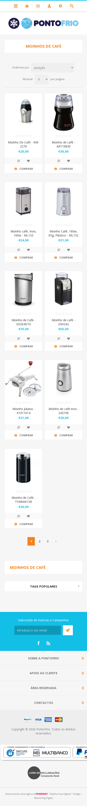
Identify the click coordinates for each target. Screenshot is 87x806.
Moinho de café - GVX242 (63, 322)
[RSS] (48, 643)
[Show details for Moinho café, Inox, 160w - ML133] (23, 201)
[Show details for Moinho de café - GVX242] (64, 290)
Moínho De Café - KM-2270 (23, 144)
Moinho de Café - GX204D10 (23, 322)
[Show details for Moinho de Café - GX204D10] (23, 290)
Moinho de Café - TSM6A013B (23, 500)
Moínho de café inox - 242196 (64, 411)
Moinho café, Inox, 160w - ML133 (23, 233)
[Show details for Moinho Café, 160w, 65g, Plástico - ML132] (64, 201)
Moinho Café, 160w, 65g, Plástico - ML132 (63, 233)
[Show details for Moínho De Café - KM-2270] (23, 112)
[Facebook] (38, 643)
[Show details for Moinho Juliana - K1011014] (23, 379)
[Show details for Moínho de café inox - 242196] (64, 379)
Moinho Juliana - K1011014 (23, 411)
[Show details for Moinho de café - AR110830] (64, 112)
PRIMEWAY (41, 793)
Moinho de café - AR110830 (63, 144)
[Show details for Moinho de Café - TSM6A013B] (23, 468)
